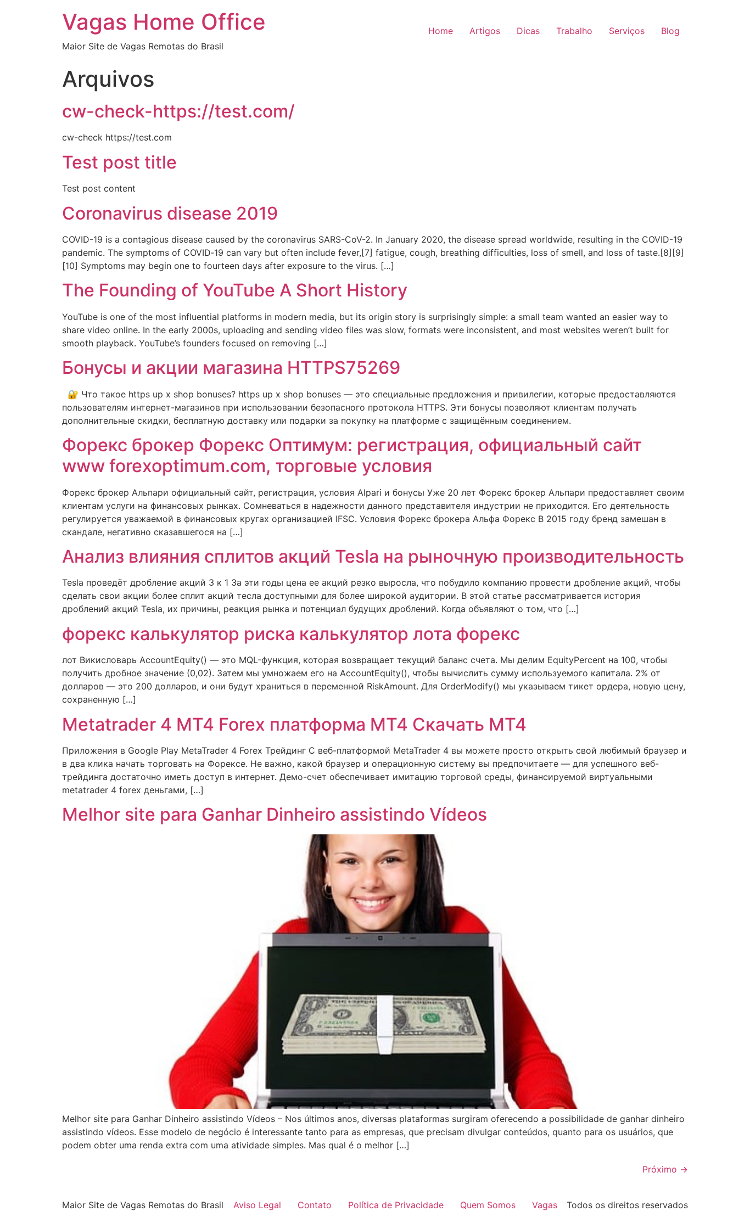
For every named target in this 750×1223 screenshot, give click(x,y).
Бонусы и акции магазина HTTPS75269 (231, 367)
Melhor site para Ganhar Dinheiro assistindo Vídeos (274, 814)
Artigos (484, 30)
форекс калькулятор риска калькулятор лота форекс (291, 633)
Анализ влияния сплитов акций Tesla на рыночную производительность (373, 556)
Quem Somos (488, 1204)
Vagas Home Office (164, 21)
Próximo (665, 1169)
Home (440, 30)
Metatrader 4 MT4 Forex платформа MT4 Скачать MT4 (294, 724)
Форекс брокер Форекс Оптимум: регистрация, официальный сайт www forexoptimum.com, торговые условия (352, 455)
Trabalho (574, 30)
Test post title (119, 162)
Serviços (627, 30)
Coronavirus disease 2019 (170, 213)
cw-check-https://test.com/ (178, 111)
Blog (670, 30)
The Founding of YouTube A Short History (234, 290)
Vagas (544, 1204)
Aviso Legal (257, 1204)
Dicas (528, 30)
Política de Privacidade (396, 1204)
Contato (315, 1204)
